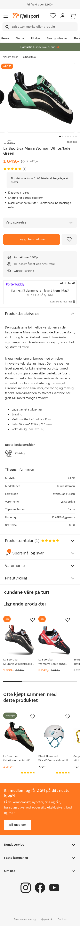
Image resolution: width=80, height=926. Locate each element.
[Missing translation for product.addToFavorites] (69, 239)
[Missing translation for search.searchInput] (7, 27)
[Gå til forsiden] (25, 16)
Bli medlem (17, 825)
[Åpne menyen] (6, 15)
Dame (20, 38)
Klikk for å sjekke (40, 295)
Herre (5, 38)
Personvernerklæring (25, 919)
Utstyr (35, 38)
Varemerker (10, 57)
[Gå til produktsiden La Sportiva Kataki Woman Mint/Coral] (19, 737)
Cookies (62, 919)
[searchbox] (44, 27)
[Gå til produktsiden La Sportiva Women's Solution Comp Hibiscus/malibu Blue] (54, 640)
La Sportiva (29, 57)
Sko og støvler (57, 38)
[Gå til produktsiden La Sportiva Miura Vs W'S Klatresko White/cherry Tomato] (19, 640)
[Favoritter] (53, 16)
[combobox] (40, 26)
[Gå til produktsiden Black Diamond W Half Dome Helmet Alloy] (54, 737)
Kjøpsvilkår (47, 919)
